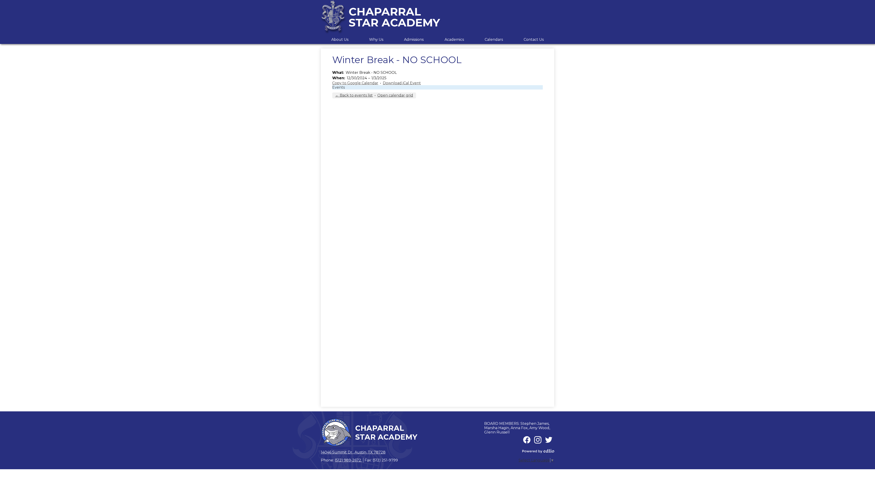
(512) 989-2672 (348, 460)
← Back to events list (354, 95)
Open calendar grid (395, 95)
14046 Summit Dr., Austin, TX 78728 (353, 452)
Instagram (537, 439)
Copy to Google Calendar (355, 83)
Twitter (548, 439)
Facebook (526, 439)
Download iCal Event (402, 83)
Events (338, 87)
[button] (340, 39)
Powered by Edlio (538, 451)
